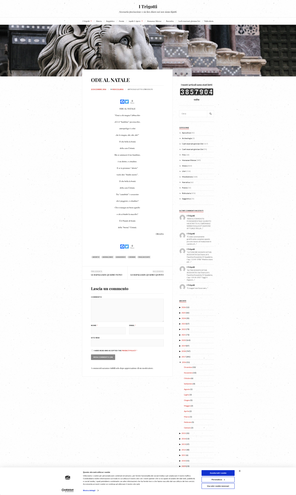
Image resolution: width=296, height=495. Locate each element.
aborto (96, 257)
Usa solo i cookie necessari (218, 486)
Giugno (187, 400)
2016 (184, 362)
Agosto (187, 389)
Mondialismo (187, 177)
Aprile (186, 411)
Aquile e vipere (135, 21)
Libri (184, 171)
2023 (184, 324)
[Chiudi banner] (239, 471)
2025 (184, 313)
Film (184, 155)
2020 (184, 340)
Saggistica (110, 21)
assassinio (120, 257)
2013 (184, 444)
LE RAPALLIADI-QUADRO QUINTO (147, 274)
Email (132, 325)
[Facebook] (122, 100)
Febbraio (187, 422)
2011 (184, 455)
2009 (184, 466)
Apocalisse (186, 133)
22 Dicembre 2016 (98, 89)
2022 (184, 329)
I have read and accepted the (115, 351)
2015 (184, 433)
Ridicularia (209, 21)
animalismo (108, 257)
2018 (184, 351)
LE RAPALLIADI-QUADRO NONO (106, 274)
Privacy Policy (129, 351)
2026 (184, 307)
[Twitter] (127, 100)
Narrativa (170, 21)
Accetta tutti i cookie (218, 473)
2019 (184, 346)
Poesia (121, 21)
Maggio (187, 406)
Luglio (186, 395)
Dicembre (188, 367)
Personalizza (217, 479)
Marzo (186, 417)
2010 (184, 461)
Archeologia (187, 138)
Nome (94, 325)
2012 (184, 450)
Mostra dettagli (89, 490)
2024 (184, 318)
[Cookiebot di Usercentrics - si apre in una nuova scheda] (68, 490)
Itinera (99, 21)
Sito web (95, 338)
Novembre (188, 373)
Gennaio (187, 428)
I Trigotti (148, 6)
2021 (184, 335)
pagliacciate (144, 257)
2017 (184, 357)
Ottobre (187, 378)
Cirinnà (132, 257)
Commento (96, 297)
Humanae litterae (154, 21)
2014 (184, 439)
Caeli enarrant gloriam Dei (189, 21)
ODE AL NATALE (110, 79)
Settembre (188, 384)
